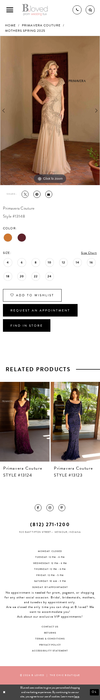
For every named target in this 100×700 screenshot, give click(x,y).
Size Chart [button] (89, 252)
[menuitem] (38, 507)
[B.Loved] (35, 10)
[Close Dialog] (4, 692)
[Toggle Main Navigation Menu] (9, 9)
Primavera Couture (41, 25)
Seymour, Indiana (68, 532)
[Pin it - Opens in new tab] (36, 194)
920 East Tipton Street (35, 532)
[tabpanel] (50, 110)
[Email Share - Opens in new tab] (48, 194)
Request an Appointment (40, 310)
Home (10, 25)
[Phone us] (77, 9)
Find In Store (26, 325)
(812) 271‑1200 (50, 524)
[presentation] (25, 422)
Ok (94, 692)
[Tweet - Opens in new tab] (25, 194)
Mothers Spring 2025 (25, 30)
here (76, 696)
